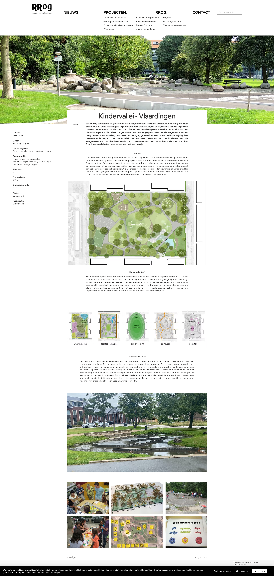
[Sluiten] (270, 571)
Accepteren (259, 571)
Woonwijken (109, 29)
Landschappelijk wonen (147, 17)
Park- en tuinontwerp (146, 21)
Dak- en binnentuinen (146, 29)
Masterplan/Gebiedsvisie (115, 21)
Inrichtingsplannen (172, 21)
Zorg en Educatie (144, 25)
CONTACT (201, 12)
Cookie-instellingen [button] (222, 571)
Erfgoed (167, 17)
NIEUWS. (71, 12)
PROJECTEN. (115, 12)
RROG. (162, 12)
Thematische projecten (174, 25)
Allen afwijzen (242, 571)
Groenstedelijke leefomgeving (118, 25)
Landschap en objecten (115, 17)
